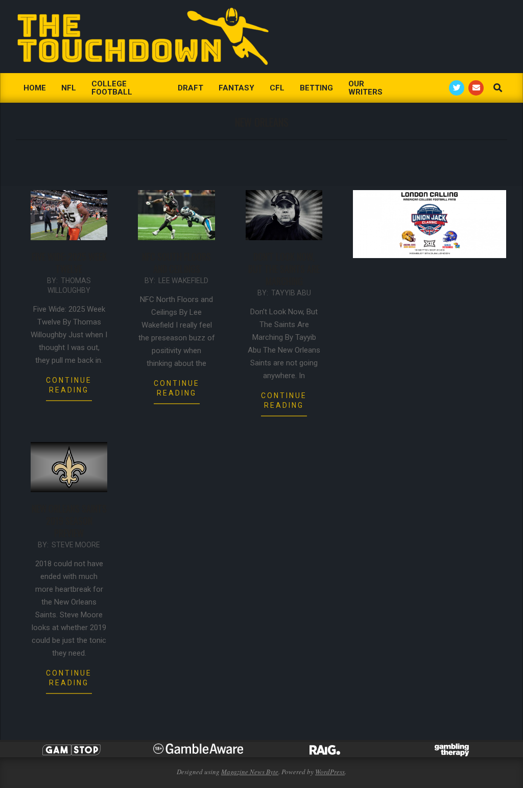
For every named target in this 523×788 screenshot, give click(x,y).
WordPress (330, 771)
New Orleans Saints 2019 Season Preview (69, 521)
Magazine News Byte (249, 771)
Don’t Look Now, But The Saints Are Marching (284, 269)
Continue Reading (69, 385)
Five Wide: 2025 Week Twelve (69, 262)
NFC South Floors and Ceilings (176, 262)
